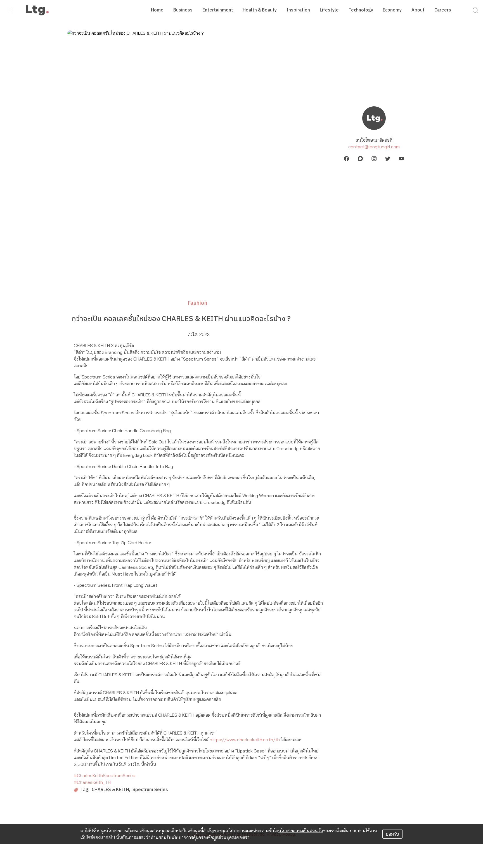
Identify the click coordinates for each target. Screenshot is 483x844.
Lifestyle (329, 10)
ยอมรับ (392, 834)
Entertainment (217, 10)
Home (157, 10)
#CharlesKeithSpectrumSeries (104, 775)
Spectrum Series (150, 790)
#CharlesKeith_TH (92, 782)
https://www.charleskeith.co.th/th (245, 739)
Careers (442, 10)
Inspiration (298, 10)
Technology (361, 10)
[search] (475, 10)
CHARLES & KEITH (110, 790)
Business (183, 10)
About (418, 10)
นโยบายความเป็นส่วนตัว (300, 830)
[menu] (10, 10)
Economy (392, 10)
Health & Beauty (260, 10)
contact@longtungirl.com (374, 146)
